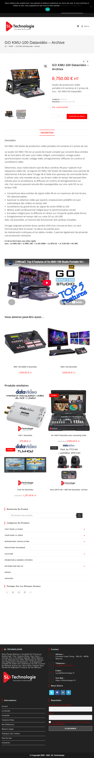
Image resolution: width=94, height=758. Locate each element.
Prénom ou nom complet (60, 705)
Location (9, 554)
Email (51, 714)
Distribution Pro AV (14, 566)
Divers (8, 572)
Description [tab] (47, 132)
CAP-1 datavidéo (25, 435)
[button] (45, 66)
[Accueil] (5, 46)
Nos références (8, 724)
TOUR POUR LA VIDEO (14, 535)
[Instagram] (62, 692)
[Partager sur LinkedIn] (24, 592)
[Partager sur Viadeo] (30, 592)
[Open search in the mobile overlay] (45, 515)
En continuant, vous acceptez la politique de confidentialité (69, 723)
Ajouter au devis (77, 116)
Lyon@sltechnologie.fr (65, 673)
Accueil (5, 706)
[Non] (91, 6)
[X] (51, 692)
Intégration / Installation (17, 541)
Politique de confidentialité (71, 6)
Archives (64, 99)
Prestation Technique (15, 548)
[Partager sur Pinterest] (18, 592)
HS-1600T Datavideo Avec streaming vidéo (68, 435)
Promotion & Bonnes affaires (19, 560)
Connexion (6, 743)
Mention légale (8, 729)
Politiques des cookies (11, 734)
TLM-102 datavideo (25, 489)
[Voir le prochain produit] (87, 61)
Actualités (6, 715)
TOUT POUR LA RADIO (14, 529)
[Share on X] (7, 592)
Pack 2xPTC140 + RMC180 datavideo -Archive (69, 489)
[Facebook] (57, 692)
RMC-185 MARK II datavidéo (25, 367)
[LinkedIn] (68, 692)
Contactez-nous (8, 720)
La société (6, 711)
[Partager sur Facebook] (13, 592)
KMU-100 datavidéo (69, 367)
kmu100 (72, 101)
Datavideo (64, 101)
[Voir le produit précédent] (84, 61)
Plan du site (7, 738)
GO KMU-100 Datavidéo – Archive (28, 46)
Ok (48, 9)
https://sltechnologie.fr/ (66, 680)
